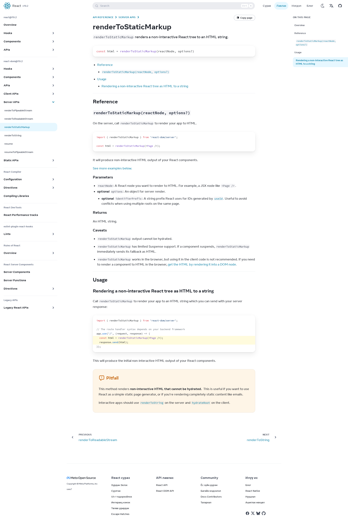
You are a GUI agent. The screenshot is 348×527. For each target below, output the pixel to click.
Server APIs (127, 17)
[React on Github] (264, 513)
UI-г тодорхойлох (121, 496)
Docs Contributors (211, 496)
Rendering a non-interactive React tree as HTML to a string (145, 86)
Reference (105, 65)
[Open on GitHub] (340, 5)
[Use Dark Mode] (322, 5)
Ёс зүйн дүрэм (209, 485)
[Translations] (331, 5)
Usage (101, 79)
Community (209, 478)
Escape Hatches (120, 514)
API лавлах (164, 478)
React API (161, 485)
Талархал (206, 502)
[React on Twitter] (253, 513)
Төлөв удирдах (120, 508)
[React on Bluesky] (258, 513)
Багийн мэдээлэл (211, 490)
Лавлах (281, 5)
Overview (299, 25)
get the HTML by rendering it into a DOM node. (202, 264)
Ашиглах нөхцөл (255, 502)
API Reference (103, 17)
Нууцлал (250, 496)
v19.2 (25, 5)
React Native (252, 490)
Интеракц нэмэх (120, 502)
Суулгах (116, 490)
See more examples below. (112, 168)
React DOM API (165, 490)
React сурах (120, 478)
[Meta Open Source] (85, 478)
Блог (310, 5)
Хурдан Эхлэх (119, 485)
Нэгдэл (296, 5)
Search (176, 5)
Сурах (267, 5)
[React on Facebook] (247, 513)
